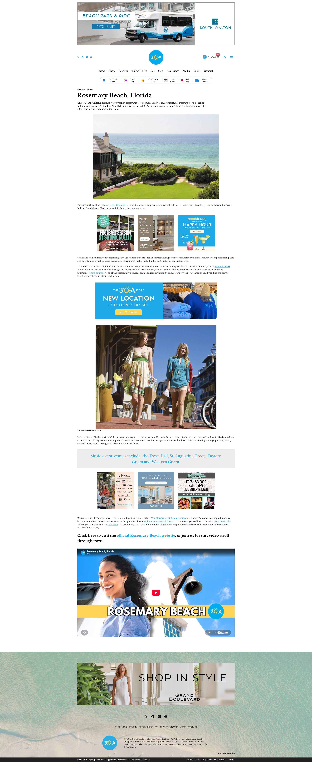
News (102, 71)
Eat (152, 71)
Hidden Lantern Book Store (158, 521)
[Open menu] (232, 57)
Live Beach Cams (112, 80)
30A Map (187, 80)
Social (197, 71)
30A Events (172, 80)
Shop (112, 71)
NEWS (124, 727)
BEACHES (133, 727)
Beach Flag (132, 80)
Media (186, 71)
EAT (156, 727)
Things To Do (139, 71)
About (190, 760)
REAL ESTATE (172, 727)
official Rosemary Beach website (146, 535)
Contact (208, 71)
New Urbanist (118, 205)
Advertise (211, 760)
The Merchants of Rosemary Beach (169, 518)
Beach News (204, 80)
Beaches (123, 71)
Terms (222, 760)
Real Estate (173, 71)
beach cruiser (222, 266)
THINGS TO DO (146, 727)
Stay (160, 71)
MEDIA (183, 727)
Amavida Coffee (223, 521)
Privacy (231, 760)
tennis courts (96, 272)
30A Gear (113, 524)
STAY (162, 727)
